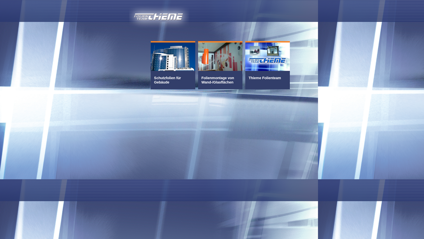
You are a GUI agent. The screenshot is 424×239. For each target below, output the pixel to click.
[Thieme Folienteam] (267, 56)
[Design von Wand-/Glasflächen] (220, 56)
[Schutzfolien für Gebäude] (173, 56)
